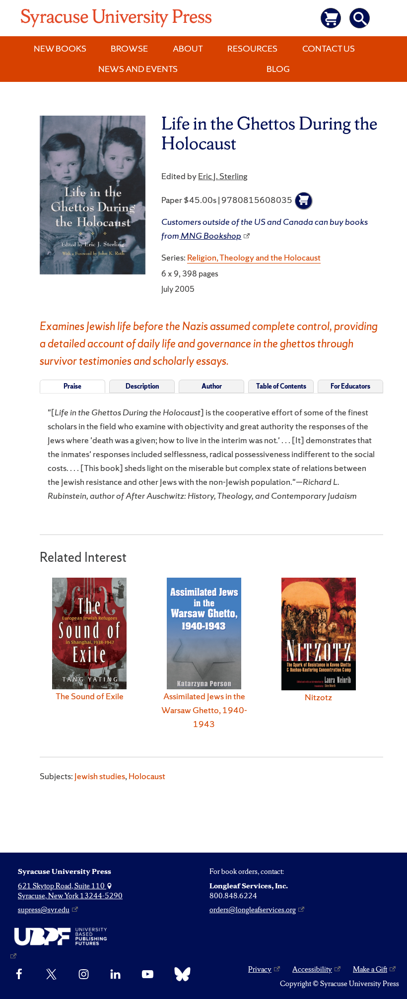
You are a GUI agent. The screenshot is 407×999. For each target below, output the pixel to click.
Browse (129, 48)
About (188, 48)
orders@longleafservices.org (252, 909)
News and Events (138, 68)
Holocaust (147, 776)
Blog (278, 68)
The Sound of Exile (90, 696)
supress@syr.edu (43, 909)
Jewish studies (99, 776)
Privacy (259, 969)
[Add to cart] (304, 201)
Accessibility (312, 969)
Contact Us (328, 48)
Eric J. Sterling (223, 176)
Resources (252, 48)
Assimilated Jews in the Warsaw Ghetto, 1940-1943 (204, 710)
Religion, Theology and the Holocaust (254, 257)
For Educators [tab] (350, 386)
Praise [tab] (72, 386)
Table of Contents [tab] (281, 386)
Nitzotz (318, 697)
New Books (60, 48)
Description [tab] (142, 386)
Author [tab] (212, 386)
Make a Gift (370, 969)
